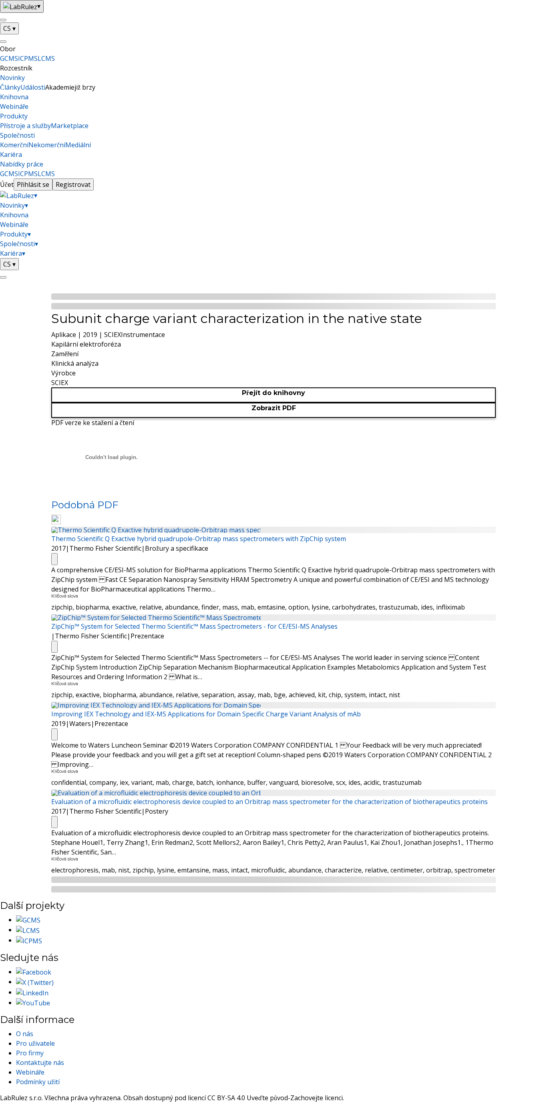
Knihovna (14, 96)
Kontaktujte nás (40, 1062)
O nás (24, 1033)
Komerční (14, 144)
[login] (3, 277)
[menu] (3, 20)
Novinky (12, 77)
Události (32, 87)
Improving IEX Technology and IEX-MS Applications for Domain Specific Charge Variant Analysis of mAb (206, 714)
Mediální (78, 144)
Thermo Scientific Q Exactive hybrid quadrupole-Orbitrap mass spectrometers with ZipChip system (198, 538)
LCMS (46, 58)
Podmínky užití (38, 1081)
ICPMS (28, 58)
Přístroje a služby (25, 125)
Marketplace (69, 125)
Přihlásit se (33, 184)
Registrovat (73, 184)
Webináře (14, 106)
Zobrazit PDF (273, 408)
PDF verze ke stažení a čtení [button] (92, 422)
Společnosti (17, 135)
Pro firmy (30, 1053)
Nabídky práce (21, 164)
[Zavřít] (3, 41)
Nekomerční (46, 144)
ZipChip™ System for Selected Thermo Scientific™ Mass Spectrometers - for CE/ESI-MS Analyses (194, 626)
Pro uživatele (35, 1043)
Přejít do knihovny (273, 393)
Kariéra (11, 154)
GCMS (9, 58)
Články (10, 87)
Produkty (14, 116)
